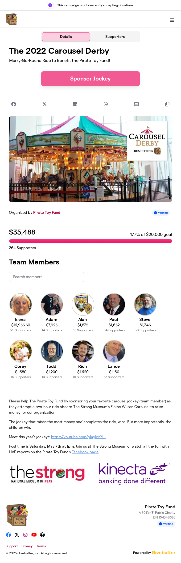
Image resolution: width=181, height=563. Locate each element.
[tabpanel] (90, 267)
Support (12, 546)
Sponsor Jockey (90, 78)
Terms (41, 546)
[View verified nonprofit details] (161, 212)
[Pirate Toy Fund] (11, 19)
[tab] (66, 36)
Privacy (27, 546)
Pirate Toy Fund (46, 213)
